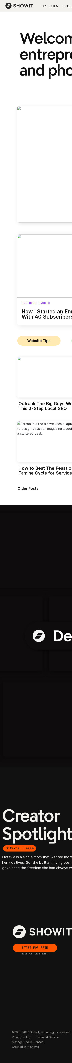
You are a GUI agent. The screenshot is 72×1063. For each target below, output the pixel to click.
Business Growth (36, 303)
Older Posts (28, 488)
